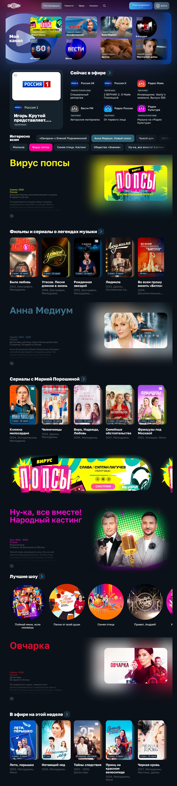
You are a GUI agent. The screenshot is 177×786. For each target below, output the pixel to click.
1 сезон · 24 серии (84, 421)
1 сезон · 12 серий (52, 273)
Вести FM (87, 108)
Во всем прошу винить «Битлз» (150, 284)
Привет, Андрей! (145, 624)
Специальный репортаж (79, 96)
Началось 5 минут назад (147, 115)
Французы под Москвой (149, 431)
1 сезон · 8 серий (115, 273)
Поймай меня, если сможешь (27, 626)
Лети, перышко (22, 765)
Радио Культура (154, 108)
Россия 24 (87, 83)
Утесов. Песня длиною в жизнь (54, 284)
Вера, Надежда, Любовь (86, 431)
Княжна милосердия (19, 431)
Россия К (120, 83)
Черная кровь (149, 765)
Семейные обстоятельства (118, 431)
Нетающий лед (53, 765)
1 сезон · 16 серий (20, 273)
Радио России (123, 108)
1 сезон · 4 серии (147, 421)
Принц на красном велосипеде (115, 768)
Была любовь (20, 282)
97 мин (47, 756)
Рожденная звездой (83, 284)
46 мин (143, 273)
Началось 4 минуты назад (80, 90)
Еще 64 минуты (20, 124)
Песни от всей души (67, 624)
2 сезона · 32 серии (52, 421)
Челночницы (52, 429)
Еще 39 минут (110, 90)
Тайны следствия (87, 765)
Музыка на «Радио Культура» (149, 121)
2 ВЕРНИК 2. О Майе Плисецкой (117, 96)
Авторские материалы (85, 119)
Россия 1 (31, 107)
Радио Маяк (156, 83)
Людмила (113, 282)
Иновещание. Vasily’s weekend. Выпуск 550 (151, 96)
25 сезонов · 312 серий (86, 756)
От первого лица (115, 119)
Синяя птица (106, 624)
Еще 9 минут (143, 90)
